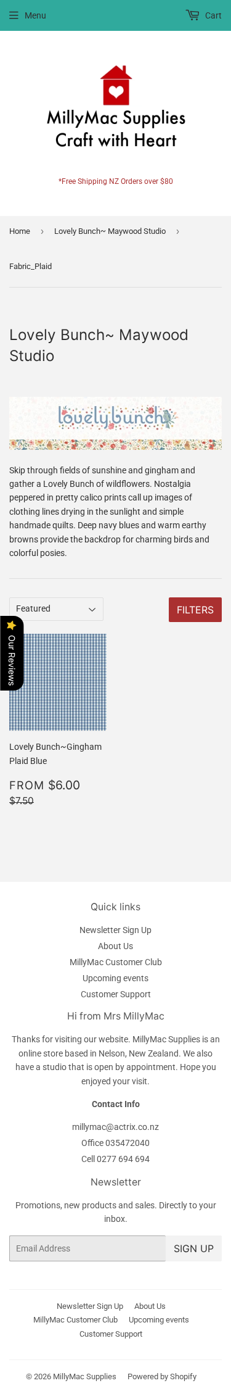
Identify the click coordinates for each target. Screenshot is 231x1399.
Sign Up (194, 1248)
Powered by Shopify (162, 1376)
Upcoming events (115, 978)
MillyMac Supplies (84, 1376)
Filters (195, 610)
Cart (212, 15)
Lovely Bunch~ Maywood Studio (110, 231)
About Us (115, 946)
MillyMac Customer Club (116, 962)
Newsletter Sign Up (115, 930)
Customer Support (116, 994)
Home (19, 231)
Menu (35, 15)
